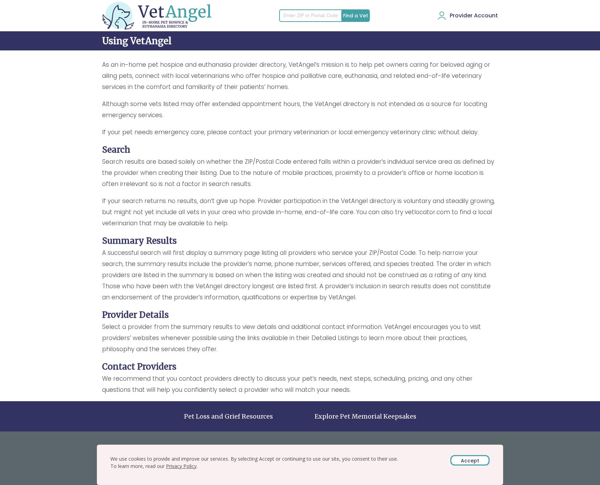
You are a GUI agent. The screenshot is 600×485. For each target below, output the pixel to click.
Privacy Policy (181, 466)
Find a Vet (355, 15)
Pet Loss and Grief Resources (228, 416)
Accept (470, 460)
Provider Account (474, 15)
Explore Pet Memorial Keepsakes (365, 416)
